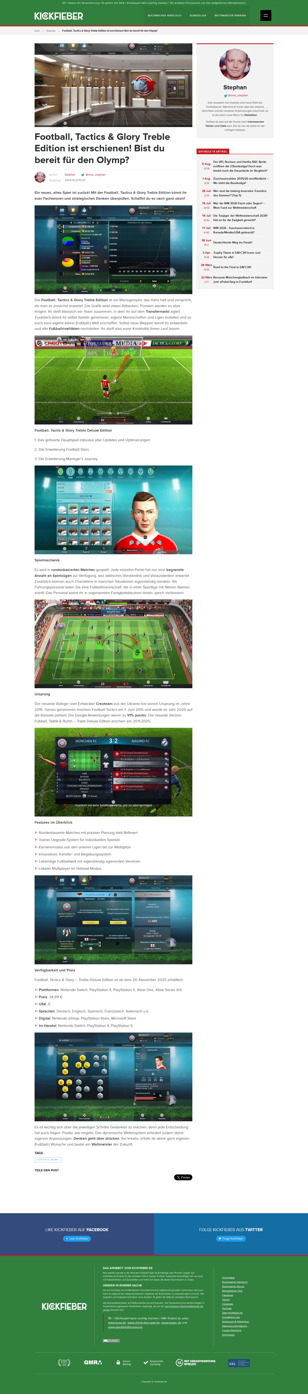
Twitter (254, 1229)
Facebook (98, 1229)
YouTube (227, 1308)
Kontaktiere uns (231, 1317)
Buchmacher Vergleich (164, 15)
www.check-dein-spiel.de (143, 1323)
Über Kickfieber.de (232, 1312)
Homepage (228, 1277)
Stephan (51, 30)
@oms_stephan (96, 174)
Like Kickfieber (78, 1238)
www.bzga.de (117, 1323)
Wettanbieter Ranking (230, 15)
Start (37, 30)
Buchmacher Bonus (233, 1286)
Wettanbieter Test (232, 1290)
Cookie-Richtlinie (231, 1330)
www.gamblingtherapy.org (125, 1327)
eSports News (48, 1159)
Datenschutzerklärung (234, 1326)
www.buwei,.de (171, 1323)
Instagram (227, 1304)
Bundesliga (198, 15)
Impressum (228, 1334)
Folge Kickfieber (232, 1238)
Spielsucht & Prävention (235, 1321)
